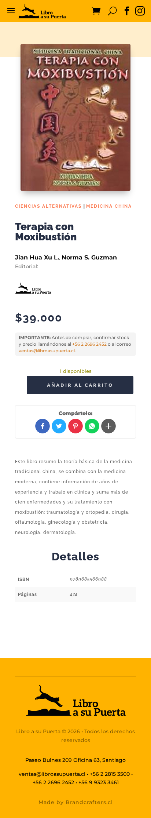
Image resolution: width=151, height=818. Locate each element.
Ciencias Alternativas (48, 206)
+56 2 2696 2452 (89, 344)
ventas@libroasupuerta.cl (47, 350)
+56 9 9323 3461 (98, 782)
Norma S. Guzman (89, 257)
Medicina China (109, 206)
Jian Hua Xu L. (37, 257)
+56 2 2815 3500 (110, 774)
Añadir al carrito (80, 385)
